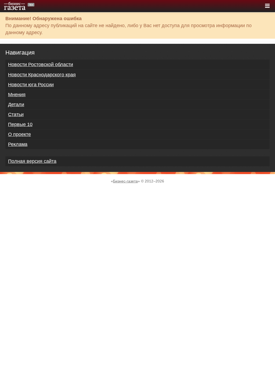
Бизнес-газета (125, 181)
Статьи (16, 114)
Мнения (17, 94)
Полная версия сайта (32, 161)
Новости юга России (31, 84)
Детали (16, 104)
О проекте (19, 134)
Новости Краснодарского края (42, 74)
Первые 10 (20, 124)
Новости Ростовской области (40, 64)
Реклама (17, 144)
